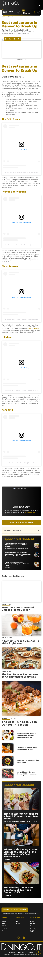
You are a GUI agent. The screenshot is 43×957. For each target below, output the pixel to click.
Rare (31, 925)
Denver (4, 925)
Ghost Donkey (10, 266)
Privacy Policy (21, 952)
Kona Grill (8, 410)
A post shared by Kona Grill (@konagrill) (21, 463)
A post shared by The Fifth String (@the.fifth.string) (21, 172)
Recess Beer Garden (14, 191)
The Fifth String (11, 119)
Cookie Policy (31, 952)
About (17, 921)
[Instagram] (18, 937)
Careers (18, 923)
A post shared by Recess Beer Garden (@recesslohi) (21, 245)
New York (4, 928)
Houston (4, 927)
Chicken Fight (33, 928)
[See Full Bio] (36, 512)
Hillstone (7, 337)
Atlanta (4, 921)
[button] (19, 12)
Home (4, 17)
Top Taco (32, 923)
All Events (32, 921)
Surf (31, 927)
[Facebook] (24, 937)
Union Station (33, 329)
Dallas (3, 923)
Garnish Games (32, 931)
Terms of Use (11, 952)
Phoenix (4, 930)
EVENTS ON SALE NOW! (8, 12)
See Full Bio (30, 513)
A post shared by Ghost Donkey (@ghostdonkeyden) (21, 319)
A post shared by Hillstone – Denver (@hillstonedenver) (21, 390)
